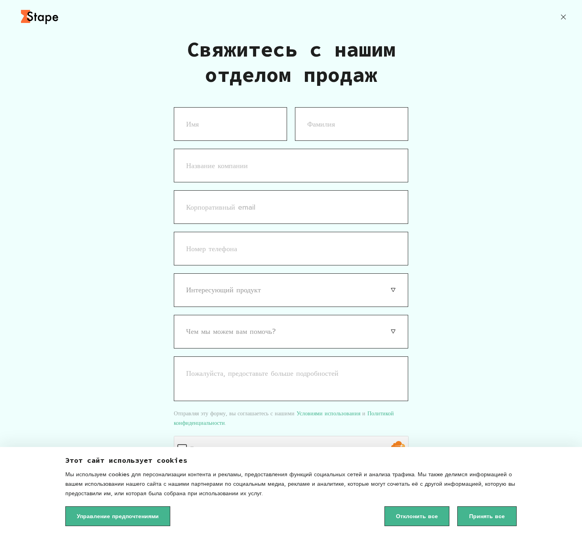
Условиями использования (328, 413)
